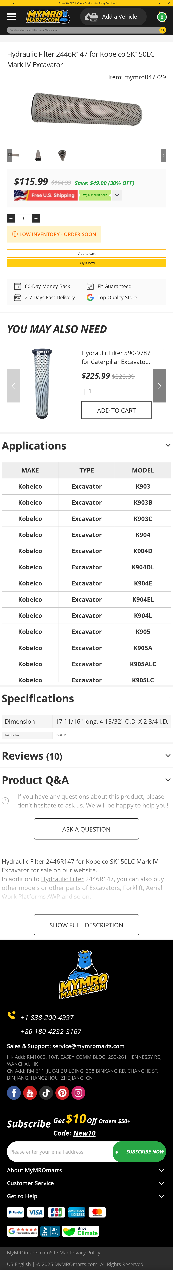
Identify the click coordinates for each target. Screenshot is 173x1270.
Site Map (60, 1252)
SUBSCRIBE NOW (145, 1151)
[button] (159, 386)
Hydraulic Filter (62, 879)
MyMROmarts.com (28, 1252)
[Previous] (14, 3)
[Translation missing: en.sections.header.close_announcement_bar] (168, 3)
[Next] (159, 3)
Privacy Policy (85, 1252)
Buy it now (87, 263)
